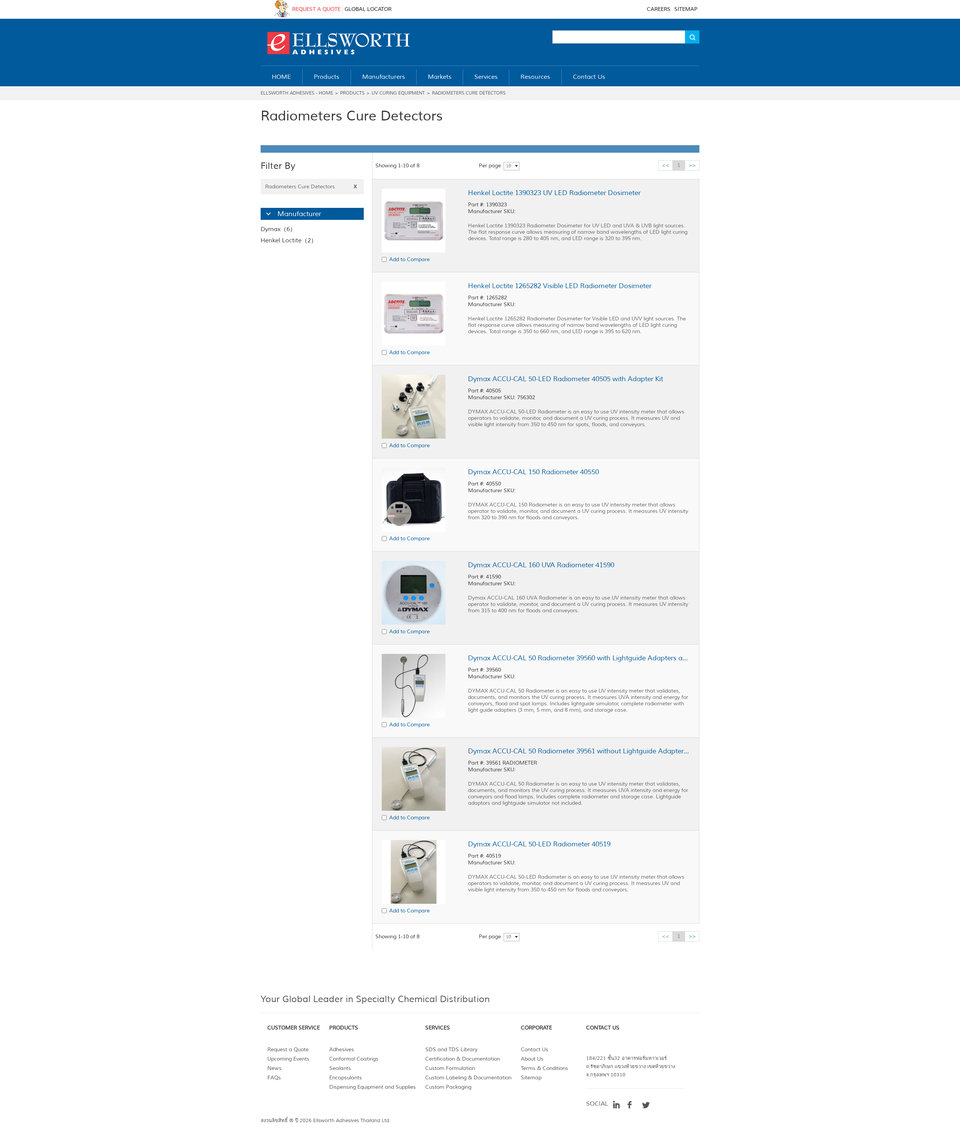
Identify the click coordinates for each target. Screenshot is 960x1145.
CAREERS (658, 9)
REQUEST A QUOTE (316, 9)
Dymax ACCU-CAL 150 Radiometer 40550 (533, 472)
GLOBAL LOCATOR (368, 9)
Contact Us (534, 1049)
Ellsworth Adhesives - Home (297, 93)
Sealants (340, 1068)
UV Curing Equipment (398, 93)
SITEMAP (686, 9)
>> (692, 165)
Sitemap (531, 1077)
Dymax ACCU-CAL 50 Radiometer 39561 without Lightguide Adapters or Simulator (578, 751)
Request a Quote (288, 1049)
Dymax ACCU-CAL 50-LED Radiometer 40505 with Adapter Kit (565, 379)
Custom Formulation (450, 1068)
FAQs (274, 1077)
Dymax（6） (278, 229)
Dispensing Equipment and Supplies (372, 1087)
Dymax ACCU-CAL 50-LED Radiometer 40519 (539, 844)
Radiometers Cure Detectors (469, 93)
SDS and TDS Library (451, 1049)
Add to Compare (409, 259)
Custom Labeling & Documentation (468, 1077)
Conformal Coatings (353, 1059)
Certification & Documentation (462, 1059)
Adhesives (341, 1049)
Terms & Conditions (544, 1068)
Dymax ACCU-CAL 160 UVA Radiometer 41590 (541, 565)
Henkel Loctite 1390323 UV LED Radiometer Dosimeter (554, 193)
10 (508, 166)
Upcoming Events (288, 1059)
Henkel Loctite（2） (289, 240)
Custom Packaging (448, 1087)
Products (352, 93)
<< (665, 165)
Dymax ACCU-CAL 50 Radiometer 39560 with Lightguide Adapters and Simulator (578, 658)
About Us (532, 1059)
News (274, 1068)
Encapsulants (345, 1077)
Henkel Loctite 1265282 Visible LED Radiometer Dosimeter (559, 286)
